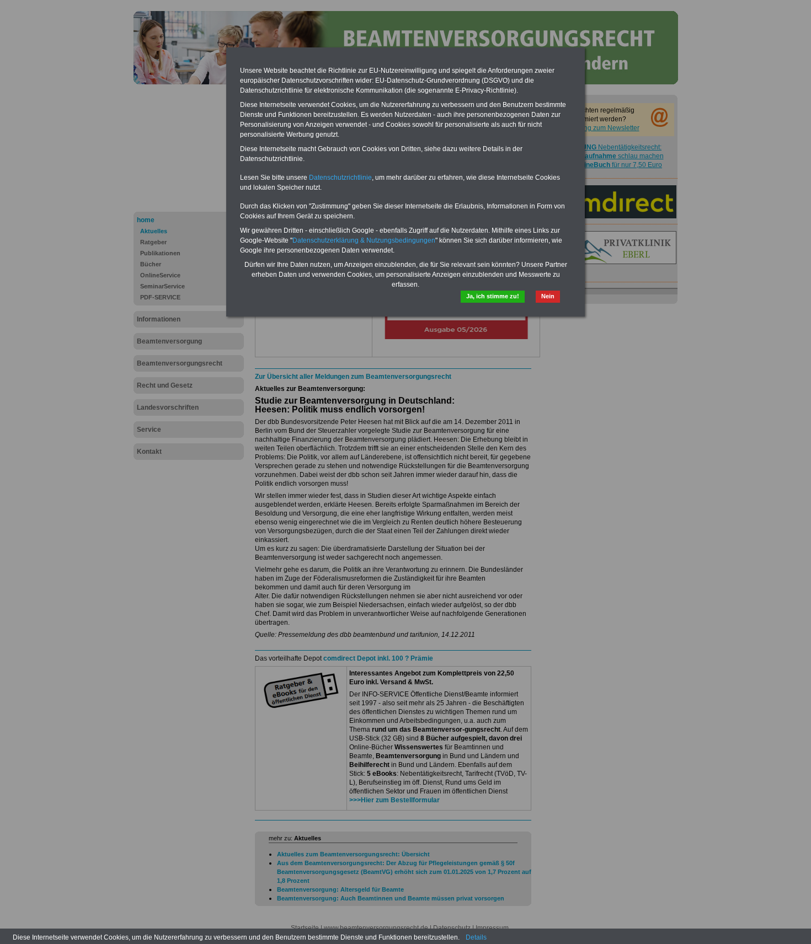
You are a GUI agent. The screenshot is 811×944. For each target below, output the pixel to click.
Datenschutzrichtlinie (340, 177)
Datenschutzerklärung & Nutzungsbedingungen (363, 240)
